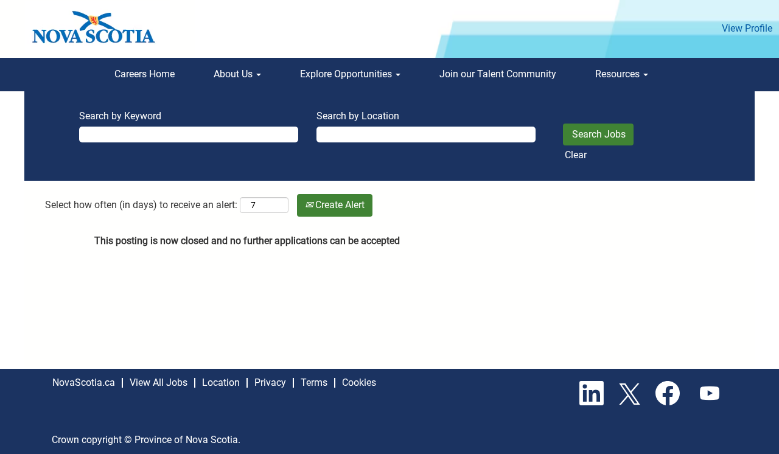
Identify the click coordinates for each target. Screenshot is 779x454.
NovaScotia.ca (83, 382)
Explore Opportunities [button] (347, 74)
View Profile (747, 28)
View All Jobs (158, 382)
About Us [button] (234, 74)
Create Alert (339, 205)
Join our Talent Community (497, 74)
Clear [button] (576, 155)
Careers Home (144, 74)
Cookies (359, 382)
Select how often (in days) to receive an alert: (141, 205)
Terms (314, 382)
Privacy (270, 382)
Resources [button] (618, 74)
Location (221, 382)
